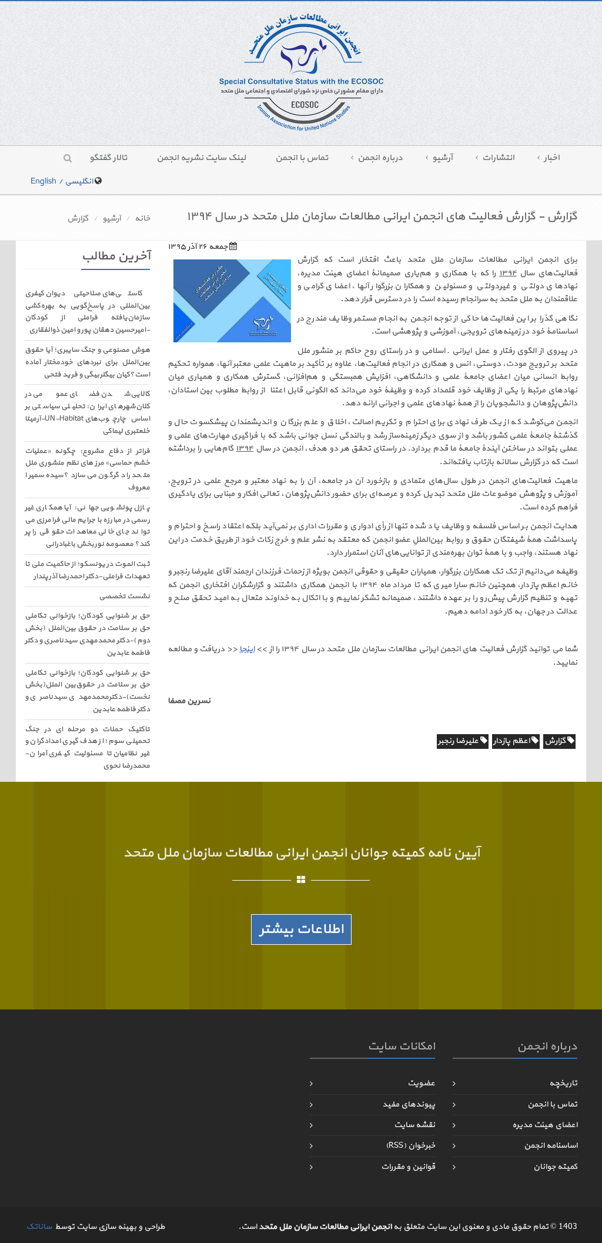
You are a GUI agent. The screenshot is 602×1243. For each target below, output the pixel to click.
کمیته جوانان (555, 1167)
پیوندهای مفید (408, 1104)
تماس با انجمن (301, 158)
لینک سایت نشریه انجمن (201, 158)
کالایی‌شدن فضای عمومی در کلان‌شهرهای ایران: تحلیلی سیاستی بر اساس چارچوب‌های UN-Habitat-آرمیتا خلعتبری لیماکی (87, 412)
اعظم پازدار (512, 741)
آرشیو (442, 158)
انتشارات (498, 158)
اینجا (247, 649)
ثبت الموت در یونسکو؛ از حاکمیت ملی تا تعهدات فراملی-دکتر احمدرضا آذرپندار (87, 570)
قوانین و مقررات (408, 1167)
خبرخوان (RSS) (410, 1145)
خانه (142, 218)
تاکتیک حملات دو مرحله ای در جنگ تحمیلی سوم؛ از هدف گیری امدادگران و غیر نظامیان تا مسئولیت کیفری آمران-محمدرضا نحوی (87, 748)
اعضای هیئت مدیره (544, 1125)
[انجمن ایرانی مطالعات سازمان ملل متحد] (301, 71)
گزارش (77, 218)
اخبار (552, 158)
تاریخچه (563, 1083)
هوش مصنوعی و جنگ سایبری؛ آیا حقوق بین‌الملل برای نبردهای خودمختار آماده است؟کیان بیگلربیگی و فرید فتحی (87, 362)
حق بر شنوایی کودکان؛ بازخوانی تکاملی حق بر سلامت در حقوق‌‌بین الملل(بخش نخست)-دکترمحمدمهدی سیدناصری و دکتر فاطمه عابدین (87, 691)
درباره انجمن (380, 158)
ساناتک (39, 1227)
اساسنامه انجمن (550, 1145)
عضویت (421, 1083)
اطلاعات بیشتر (301, 929)
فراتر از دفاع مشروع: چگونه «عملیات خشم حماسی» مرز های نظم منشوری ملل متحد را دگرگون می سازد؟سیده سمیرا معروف (87, 469)
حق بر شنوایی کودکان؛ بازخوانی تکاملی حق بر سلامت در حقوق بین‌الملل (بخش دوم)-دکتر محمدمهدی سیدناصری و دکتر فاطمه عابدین (87, 634)
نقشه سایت (414, 1125)
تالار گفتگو (108, 158)
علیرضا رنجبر (459, 741)
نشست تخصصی (124, 596)
